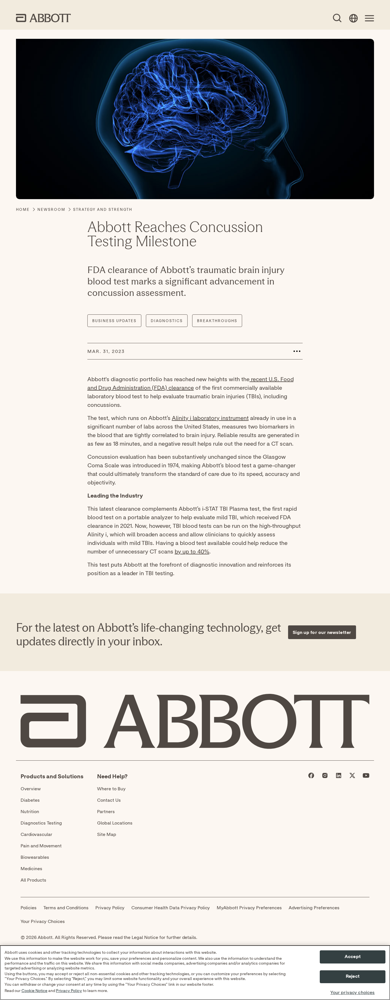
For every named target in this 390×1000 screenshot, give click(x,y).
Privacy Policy (69, 991)
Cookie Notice (34, 991)
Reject (352, 976)
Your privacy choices (352, 992)
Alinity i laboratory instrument (210, 417)
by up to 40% (192, 551)
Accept (353, 956)
